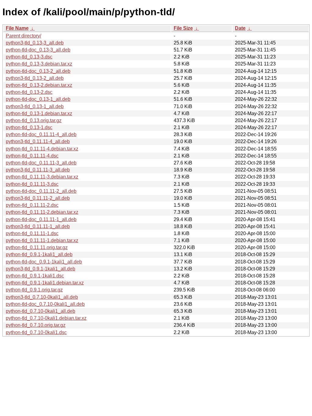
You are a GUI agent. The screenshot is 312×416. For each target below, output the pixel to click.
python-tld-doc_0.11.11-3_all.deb (41, 162)
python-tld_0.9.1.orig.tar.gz (34, 289)
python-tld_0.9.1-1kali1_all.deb (39, 254)
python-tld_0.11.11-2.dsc (32, 205)
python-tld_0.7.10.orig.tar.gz (36, 325)
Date (240, 28)
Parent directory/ (23, 35)
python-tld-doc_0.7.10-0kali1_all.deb (45, 304)
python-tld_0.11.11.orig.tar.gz (37, 247)
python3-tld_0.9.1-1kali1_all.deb (40, 268)
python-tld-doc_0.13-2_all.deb (38, 71)
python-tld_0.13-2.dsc (29, 92)
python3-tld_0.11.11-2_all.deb (38, 198)
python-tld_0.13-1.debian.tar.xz (39, 113)
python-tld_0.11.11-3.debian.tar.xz (42, 176)
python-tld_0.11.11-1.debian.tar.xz (42, 240)
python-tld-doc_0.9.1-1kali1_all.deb (44, 261)
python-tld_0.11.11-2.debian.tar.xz (42, 212)
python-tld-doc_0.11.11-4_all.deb (41, 134)
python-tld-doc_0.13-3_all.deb (38, 49)
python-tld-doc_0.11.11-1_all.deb (41, 219)
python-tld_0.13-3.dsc (29, 56)
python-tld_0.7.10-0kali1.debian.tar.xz (46, 318)
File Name (17, 28)
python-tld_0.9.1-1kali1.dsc (35, 275)
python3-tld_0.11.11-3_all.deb (38, 169)
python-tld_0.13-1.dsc (29, 127)
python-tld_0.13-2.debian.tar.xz (39, 85)
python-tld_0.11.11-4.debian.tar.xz (42, 148)
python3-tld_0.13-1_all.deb (35, 106)
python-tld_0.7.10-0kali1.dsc (36, 332)
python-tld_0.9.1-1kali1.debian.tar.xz (45, 282)
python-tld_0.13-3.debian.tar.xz (39, 63)
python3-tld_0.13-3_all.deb (35, 42)
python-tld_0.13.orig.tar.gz (34, 120)
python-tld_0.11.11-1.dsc (32, 233)
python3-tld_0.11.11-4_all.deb (38, 141)
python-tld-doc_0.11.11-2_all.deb (41, 191)
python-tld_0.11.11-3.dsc (32, 184)
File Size (183, 28)
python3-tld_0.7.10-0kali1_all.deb (42, 297)
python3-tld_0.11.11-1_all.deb (38, 226)
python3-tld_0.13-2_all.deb (35, 78)
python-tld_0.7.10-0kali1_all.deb (40, 311)
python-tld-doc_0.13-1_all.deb (38, 99)
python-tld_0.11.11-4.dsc (32, 155)
